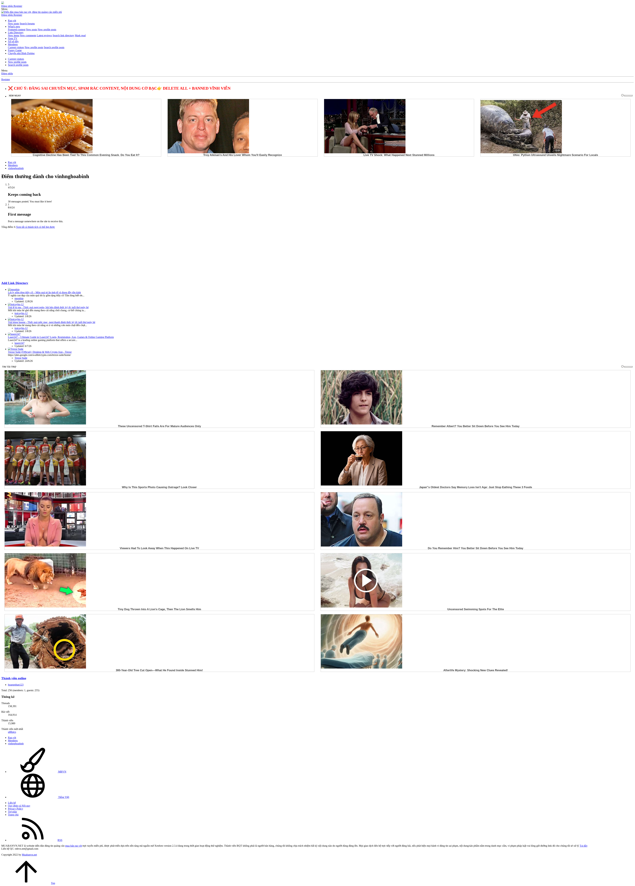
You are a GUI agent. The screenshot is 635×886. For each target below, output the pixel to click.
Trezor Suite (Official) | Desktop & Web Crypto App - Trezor (40, 352)
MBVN (62, 771)
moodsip (19, 298)
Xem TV (12, 38)
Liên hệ (12, 802)
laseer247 (19, 343)
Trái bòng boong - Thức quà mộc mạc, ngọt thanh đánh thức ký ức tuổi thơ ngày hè (51, 322)
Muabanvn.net (29, 854)
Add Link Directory (14, 283)
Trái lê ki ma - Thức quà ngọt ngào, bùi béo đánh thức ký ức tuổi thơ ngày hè (48, 307)
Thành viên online (13, 678)
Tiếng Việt (63, 797)
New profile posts (47, 29)
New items (13, 35)
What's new (14, 26)
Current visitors (16, 47)
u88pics (12, 732)
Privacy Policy (15, 808)
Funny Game (15, 50)
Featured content (16, 29)
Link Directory (15, 32)
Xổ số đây (13, 41)
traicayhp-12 (21, 313)
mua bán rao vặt (73, 845)
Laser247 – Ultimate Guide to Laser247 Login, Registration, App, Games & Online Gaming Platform (61, 337)
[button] (4, 9)
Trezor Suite (21, 358)
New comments (28, 35)
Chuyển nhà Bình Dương (21, 53)
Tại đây (584, 845)
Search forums (27, 23)
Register (5, 79)
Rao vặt (12, 20)
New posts (13, 23)
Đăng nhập (7, 73)
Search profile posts (54, 47)
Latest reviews (44, 35)
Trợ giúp (12, 811)
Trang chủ (13, 814)
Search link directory (63, 35)
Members (13, 44)
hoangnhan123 (15, 684)
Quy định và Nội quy (19, 805)
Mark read (80, 35)
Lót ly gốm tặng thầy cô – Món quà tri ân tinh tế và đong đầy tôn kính (44, 292)
